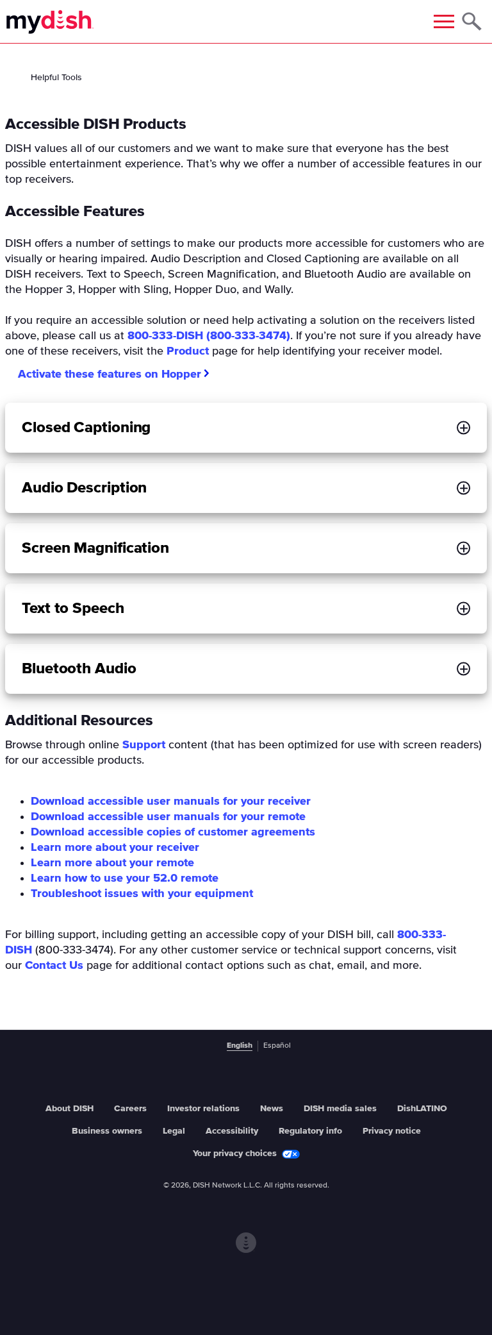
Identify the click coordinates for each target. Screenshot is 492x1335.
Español (277, 1046)
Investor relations (203, 1108)
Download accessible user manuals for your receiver (171, 801)
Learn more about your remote (112, 863)
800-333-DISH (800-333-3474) (208, 336)
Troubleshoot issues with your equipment (142, 894)
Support (143, 745)
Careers (130, 1108)
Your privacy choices (235, 1153)
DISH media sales (340, 1108)
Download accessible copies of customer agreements (173, 832)
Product (188, 351)
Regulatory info (310, 1131)
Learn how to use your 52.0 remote (124, 878)
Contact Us (54, 965)
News (271, 1108)
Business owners (107, 1131)
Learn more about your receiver (115, 847)
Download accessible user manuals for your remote (168, 817)
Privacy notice (392, 1131)
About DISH (69, 1108)
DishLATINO (422, 1108)
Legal (174, 1131)
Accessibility (232, 1131)
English (239, 1046)
